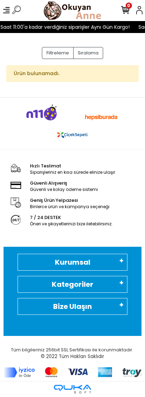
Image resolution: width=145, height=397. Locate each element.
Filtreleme (57, 52)
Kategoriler (72, 284)
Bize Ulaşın (72, 306)
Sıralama (88, 52)
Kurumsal (72, 262)
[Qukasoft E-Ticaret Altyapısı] (72, 389)
